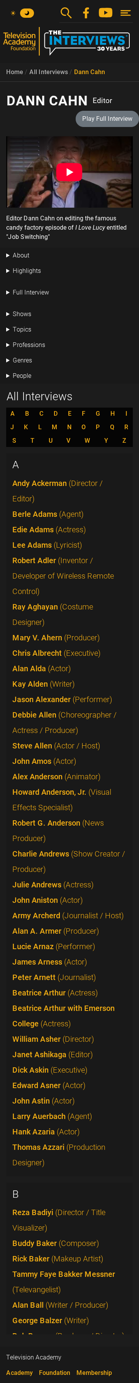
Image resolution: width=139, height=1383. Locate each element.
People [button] (22, 375)
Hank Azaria (46, 1131)
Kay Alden (43, 684)
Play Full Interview (107, 118)
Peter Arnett (54, 977)
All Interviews (48, 72)
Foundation (54, 1372)
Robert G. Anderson (58, 830)
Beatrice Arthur (55, 992)
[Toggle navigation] (126, 13)
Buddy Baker (55, 1243)
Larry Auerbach (52, 1116)
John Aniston (47, 900)
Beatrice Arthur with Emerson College (63, 1016)
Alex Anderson (56, 776)
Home (14, 72)
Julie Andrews (53, 884)
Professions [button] (29, 345)
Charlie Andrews (68, 861)
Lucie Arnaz (53, 946)
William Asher (53, 1039)
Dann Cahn (89, 72)
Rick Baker (57, 1258)
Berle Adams (48, 514)
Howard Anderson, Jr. (61, 799)
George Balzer (50, 1320)
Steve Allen (56, 745)
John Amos (44, 761)
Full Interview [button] (31, 292)
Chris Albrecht (56, 653)
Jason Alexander (62, 699)
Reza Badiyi (58, 1220)
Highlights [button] (27, 270)
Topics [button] (22, 329)
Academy (19, 1372)
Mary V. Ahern (56, 637)
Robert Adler (63, 576)
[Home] (69, 44)
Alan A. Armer (55, 931)
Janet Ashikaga (52, 1054)
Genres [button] (22, 360)
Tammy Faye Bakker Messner (63, 1282)
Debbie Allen (64, 722)
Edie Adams (49, 529)
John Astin (43, 1100)
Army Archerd (68, 915)
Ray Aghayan (52, 614)
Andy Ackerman (57, 491)
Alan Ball (60, 1305)
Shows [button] (22, 314)
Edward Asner (49, 1085)
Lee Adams (47, 545)
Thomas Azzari (58, 1155)
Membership (94, 1372)
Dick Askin (50, 1070)
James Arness (49, 962)
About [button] (21, 255)
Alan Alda (41, 668)
